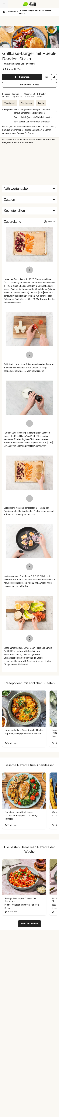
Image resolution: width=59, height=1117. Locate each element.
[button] (29, 199)
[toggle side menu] (4, 4)
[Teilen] (54, 77)
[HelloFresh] (29, 4)
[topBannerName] (29, 21)
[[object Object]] (46, 77)
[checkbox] (3, 69)
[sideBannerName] (29, 164)
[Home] (3, 12)
